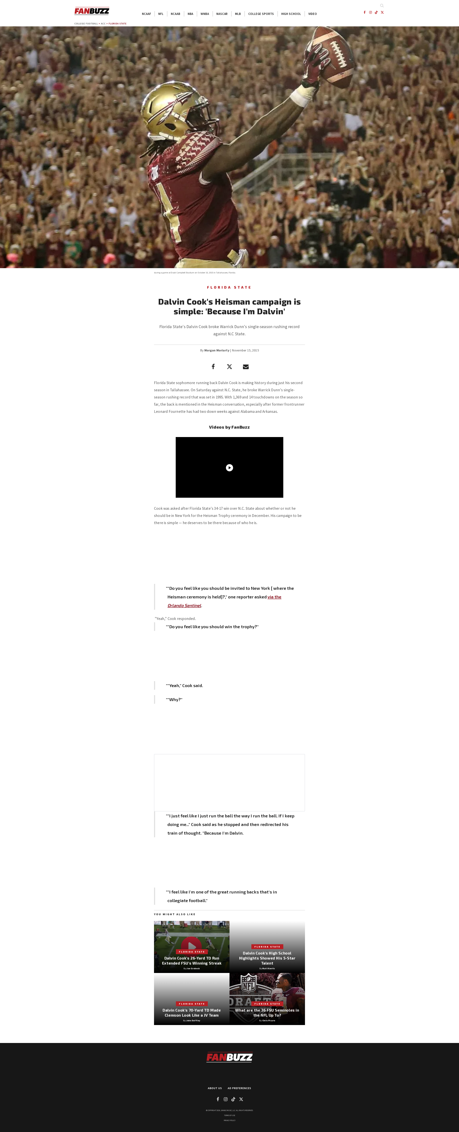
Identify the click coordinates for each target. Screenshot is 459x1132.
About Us (215, 1088)
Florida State (118, 23)
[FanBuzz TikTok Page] (376, 12)
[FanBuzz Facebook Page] (364, 12)
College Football (86, 23)
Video (312, 14)
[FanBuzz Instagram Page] (370, 12)
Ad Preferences (239, 1088)
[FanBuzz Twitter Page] (382, 12)
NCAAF (146, 14)
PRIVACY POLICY (229, 1120)
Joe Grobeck (193, 968)
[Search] (382, 5)
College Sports (261, 14)
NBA (190, 14)
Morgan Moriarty (216, 350)
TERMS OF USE (229, 1115)
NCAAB (175, 14)
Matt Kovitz (268, 968)
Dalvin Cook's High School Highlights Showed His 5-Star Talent (267, 958)
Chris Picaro (268, 1020)
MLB (238, 14)
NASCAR (222, 14)
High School (291, 14)
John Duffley (193, 1020)
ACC (103, 23)
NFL (161, 14)
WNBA (205, 14)
